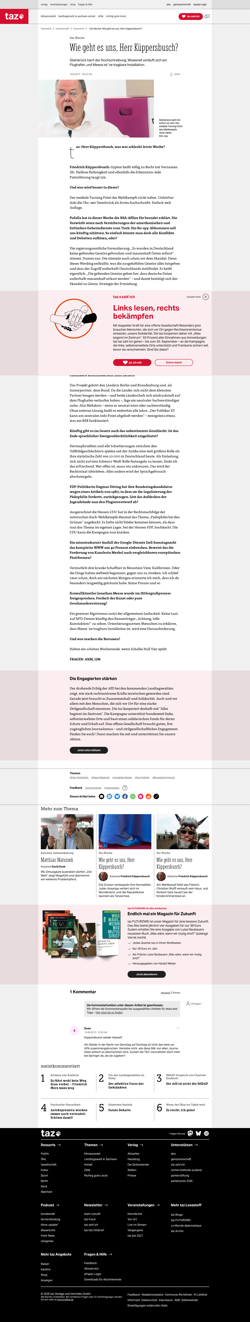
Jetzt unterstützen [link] (89, 750)
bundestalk (48, 1214)
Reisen (45, 1264)
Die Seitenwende (138, 1164)
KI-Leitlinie (200, 1294)
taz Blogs (177, 1215)
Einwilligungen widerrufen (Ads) (147, 1305)
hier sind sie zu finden (109, 1012)
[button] (207, 16)
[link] (49, 16)
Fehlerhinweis (112, 787)
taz (51, 1133)
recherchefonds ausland (186, 1170)
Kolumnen (78, 28)
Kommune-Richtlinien (179, 1294)
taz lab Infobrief (94, 1230)
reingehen (47, 1241)
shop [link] (73, 4)
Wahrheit (46, 1192)
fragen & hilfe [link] (85, 4)
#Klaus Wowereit (100, 777)
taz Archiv (177, 1231)
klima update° (49, 1225)
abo (173, 1153)
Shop (44, 1275)
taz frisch (90, 1219)
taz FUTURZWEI (181, 1220)
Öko (43, 1159)
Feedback (90, 1263)
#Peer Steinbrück (79, 777)
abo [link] (169, 4)
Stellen (132, 1170)
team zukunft (92, 1214)
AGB (177, 1300)
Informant (134, 1300)
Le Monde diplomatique (186, 1225)
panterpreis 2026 (182, 1181)
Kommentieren (93, 787)
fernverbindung (50, 1219)
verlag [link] (44, 4)
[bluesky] (198, 1135)
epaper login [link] (200, 4)
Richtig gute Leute (96, 1175)
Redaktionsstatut (153, 1294)
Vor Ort (132, 1219)
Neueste (165, 992)
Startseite (46, 28)
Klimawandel (92, 1153)
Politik (45, 1153)
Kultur (44, 1170)
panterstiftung (180, 1175)
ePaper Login (92, 1274)
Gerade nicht (194, 296)
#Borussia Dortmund (164, 777)
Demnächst (135, 1214)
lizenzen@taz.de (65, 1299)
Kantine (46, 1269)
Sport (44, 1175)
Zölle (87, 1170)
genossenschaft (181, 1159)
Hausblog (134, 1159)
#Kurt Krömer (142, 777)
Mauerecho (48, 1230)
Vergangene (135, 1230)
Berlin (44, 1181)
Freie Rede (47, 1235)
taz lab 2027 (135, 1235)
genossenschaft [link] (182, 4)
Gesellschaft (62, 28)
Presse (132, 1175)
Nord (44, 1186)
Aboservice (91, 1268)
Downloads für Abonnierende (102, 1279)
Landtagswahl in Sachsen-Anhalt (101, 1161)
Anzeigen (47, 1280)
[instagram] (206, 1135)
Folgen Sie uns (177, 1133)
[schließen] (205, 296)
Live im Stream (137, 1225)
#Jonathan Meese (122, 777)
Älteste (176, 992)
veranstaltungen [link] (59, 4)
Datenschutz (149, 1300)
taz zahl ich (178, 1164)
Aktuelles (133, 1153)
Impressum (166, 1300)
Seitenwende (189, 1300)
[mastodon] (190, 1135)
